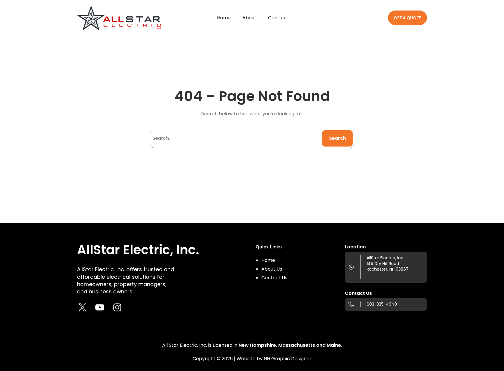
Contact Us (274, 277)
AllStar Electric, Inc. (138, 250)
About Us (271, 269)
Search (337, 138)
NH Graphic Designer (288, 358)
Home (268, 260)
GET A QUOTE (407, 18)
